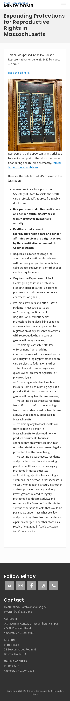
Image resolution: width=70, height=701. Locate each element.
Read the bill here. (19, 73)
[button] (63, 5)
